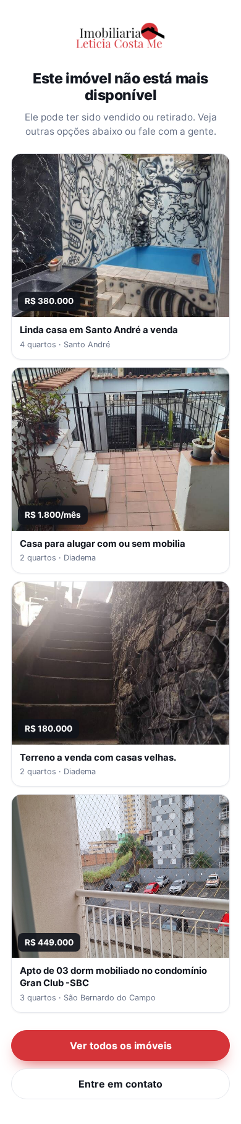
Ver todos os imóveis (121, 1045)
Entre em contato (120, 1084)
